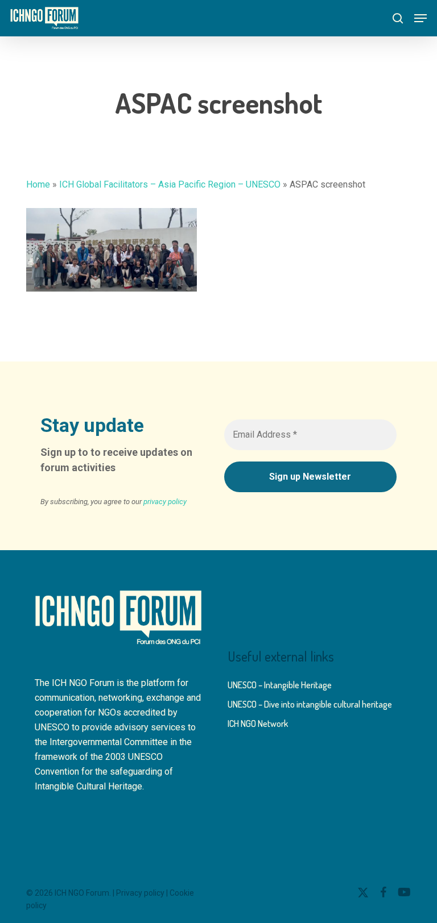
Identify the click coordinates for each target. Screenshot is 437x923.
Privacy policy (140, 892)
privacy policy (165, 501)
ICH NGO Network (258, 723)
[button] (420, 18)
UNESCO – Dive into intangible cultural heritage (310, 704)
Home (38, 184)
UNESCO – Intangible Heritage (280, 685)
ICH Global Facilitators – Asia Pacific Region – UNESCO (170, 184)
